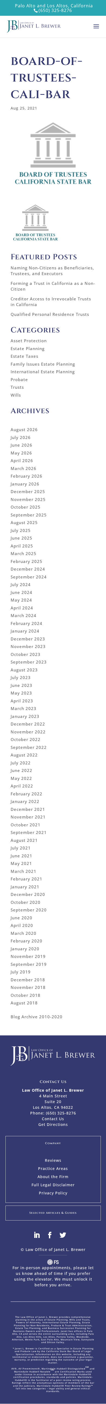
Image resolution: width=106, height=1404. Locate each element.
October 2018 (25, 995)
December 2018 (28, 979)
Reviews (53, 1161)
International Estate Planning (43, 371)
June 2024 (21, 592)
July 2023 (21, 677)
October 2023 (25, 654)
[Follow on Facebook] (53, 1235)
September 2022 (29, 747)
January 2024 (25, 631)
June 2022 (21, 770)
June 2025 (21, 538)
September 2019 (29, 964)
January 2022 (25, 801)
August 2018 (24, 1002)
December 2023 (28, 639)
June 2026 (21, 445)
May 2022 (21, 778)
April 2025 (22, 546)
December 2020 (28, 894)
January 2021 (25, 886)
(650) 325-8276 (55, 10)
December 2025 (28, 491)
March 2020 (23, 933)
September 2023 (29, 662)
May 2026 (21, 453)
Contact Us (53, 1118)
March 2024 (23, 615)
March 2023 (23, 708)
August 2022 (24, 755)
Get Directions (53, 1124)
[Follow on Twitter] (66, 1235)
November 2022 (28, 731)
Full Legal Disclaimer (53, 1185)
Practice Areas (53, 1169)
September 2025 (29, 515)
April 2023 (22, 700)
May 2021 (21, 863)
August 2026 (24, 429)
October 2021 (25, 824)
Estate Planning (28, 348)
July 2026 (21, 437)
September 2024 (29, 577)
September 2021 (29, 832)
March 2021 (23, 871)
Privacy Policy (53, 1193)
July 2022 (21, 762)
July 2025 (21, 530)
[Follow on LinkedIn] (39, 1235)
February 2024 (26, 623)
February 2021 (26, 879)
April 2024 (22, 608)
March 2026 (23, 468)
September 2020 (29, 910)
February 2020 (26, 941)
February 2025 (26, 561)
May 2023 (21, 693)
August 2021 (24, 840)
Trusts (17, 387)
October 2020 (25, 902)
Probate (19, 379)
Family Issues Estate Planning (43, 364)
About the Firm (53, 1177)
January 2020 (25, 948)
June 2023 (21, 685)
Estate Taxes (24, 356)
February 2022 (26, 793)
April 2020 (22, 925)
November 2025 (28, 499)
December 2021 (28, 809)
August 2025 (24, 522)
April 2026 (22, 460)
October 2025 (25, 507)
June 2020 (21, 917)
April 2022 (22, 786)
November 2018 (28, 987)
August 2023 (24, 670)
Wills (16, 395)
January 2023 (25, 716)
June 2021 (21, 855)
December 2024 (28, 569)
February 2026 (26, 476)
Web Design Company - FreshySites (53, 1262)
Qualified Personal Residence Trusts (50, 314)
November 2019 (28, 956)
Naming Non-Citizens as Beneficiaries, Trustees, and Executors (52, 270)
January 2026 (25, 484)
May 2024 (21, 600)
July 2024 (21, 584)
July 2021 (21, 848)
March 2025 (23, 553)
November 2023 (28, 646)
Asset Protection (29, 340)
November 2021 (28, 817)
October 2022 (25, 739)
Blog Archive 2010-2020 (37, 1016)
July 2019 (21, 972)
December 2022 (28, 724)
